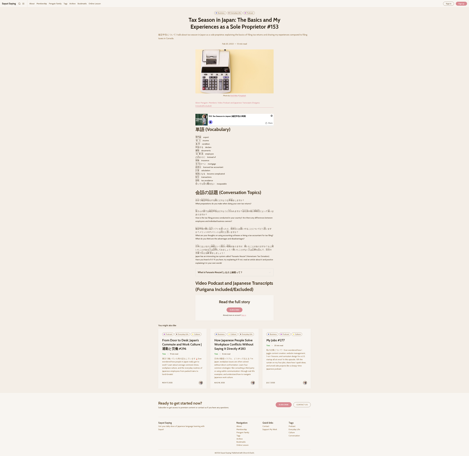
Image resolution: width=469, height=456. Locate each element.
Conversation (294, 435)
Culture (197, 334)
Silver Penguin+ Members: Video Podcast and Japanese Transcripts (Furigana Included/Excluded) (227, 104)
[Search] (19, 4)
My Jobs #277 (275, 340)
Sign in (448, 4)
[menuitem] (32, 3)
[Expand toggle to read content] (269, 272)
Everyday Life (235, 13)
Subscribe (235, 310)
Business (221, 13)
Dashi (252, 453)
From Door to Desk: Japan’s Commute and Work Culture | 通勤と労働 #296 (182, 344)
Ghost (245, 453)
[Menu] (23, 4)
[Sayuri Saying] (201, 383)
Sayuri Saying (226, 453)
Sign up (461, 4)
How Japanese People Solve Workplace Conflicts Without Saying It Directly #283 (233, 344)
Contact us (302, 405)
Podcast (250, 13)
